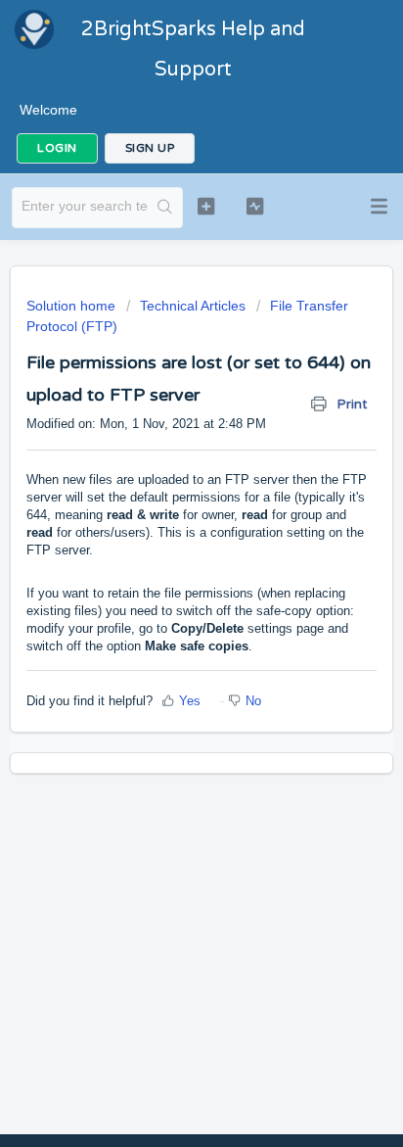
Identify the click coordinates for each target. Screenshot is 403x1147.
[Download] (165, 562)
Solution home (72, 305)
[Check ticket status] (255, 205)
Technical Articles (193, 305)
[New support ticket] (206, 205)
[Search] (165, 207)
